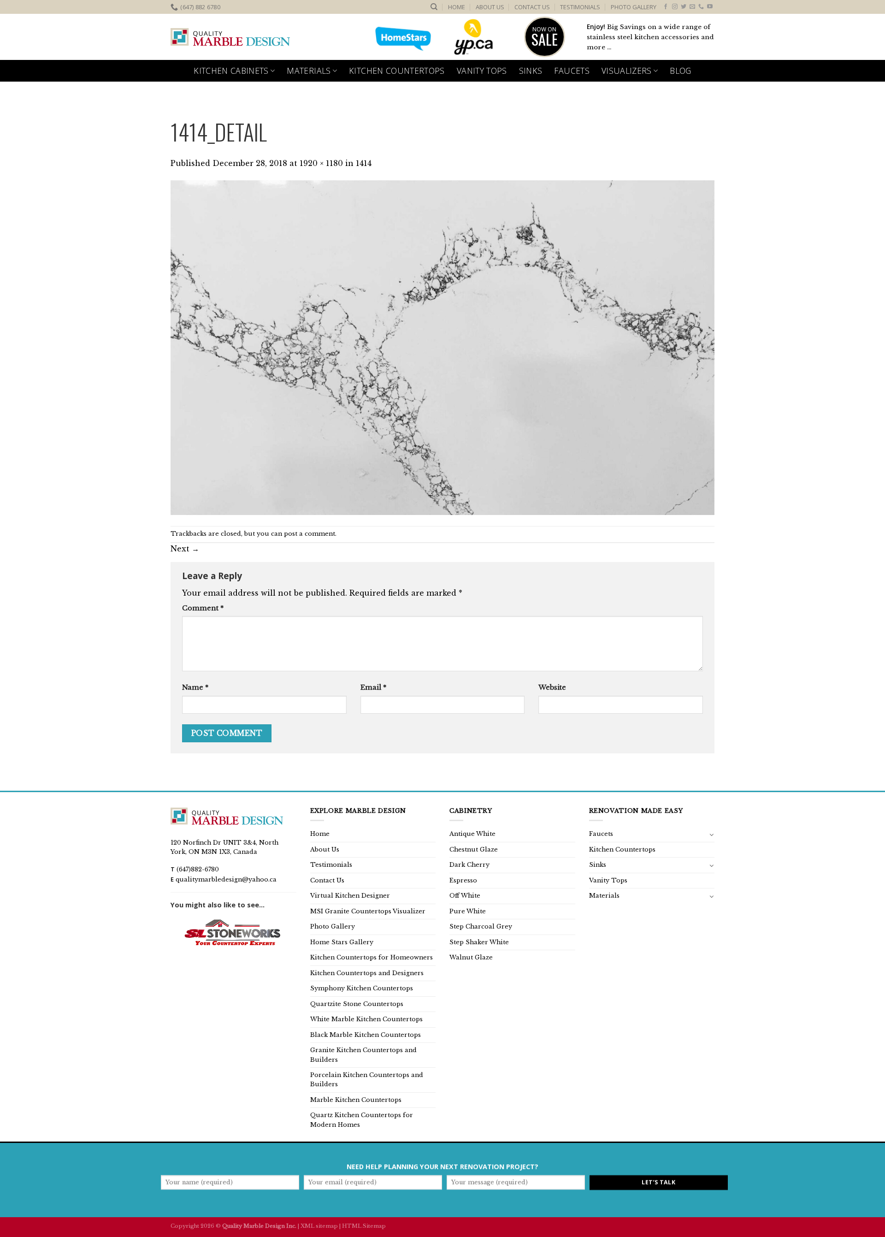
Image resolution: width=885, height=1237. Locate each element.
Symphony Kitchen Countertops (361, 988)
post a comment (309, 533)
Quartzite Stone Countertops (356, 1003)
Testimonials (580, 7)
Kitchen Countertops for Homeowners (371, 957)
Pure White (467, 911)
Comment (203, 608)
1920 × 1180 (321, 163)
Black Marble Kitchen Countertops (365, 1034)
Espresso (463, 880)
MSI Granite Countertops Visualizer (367, 911)
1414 (364, 163)
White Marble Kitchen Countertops (366, 1019)
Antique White (472, 833)
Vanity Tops (482, 70)
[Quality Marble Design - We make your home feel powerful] (230, 37)
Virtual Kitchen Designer (350, 895)
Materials (308, 70)
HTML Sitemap (364, 1226)
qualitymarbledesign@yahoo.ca (226, 879)
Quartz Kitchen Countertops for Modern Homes (361, 1120)
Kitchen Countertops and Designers (367, 973)
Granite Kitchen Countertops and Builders (363, 1055)
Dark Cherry (469, 864)
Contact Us (532, 7)
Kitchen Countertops (397, 70)
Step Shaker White (479, 942)
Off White (464, 895)
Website (552, 687)
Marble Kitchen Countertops (355, 1099)
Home (456, 7)
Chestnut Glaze (473, 849)
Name (195, 687)
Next (185, 548)
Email (373, 687)
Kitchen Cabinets (231, 70)
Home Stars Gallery (341, 942)
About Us (490, 7)
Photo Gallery (633, 7)
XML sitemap (319, 1226)
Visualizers (627, 70)
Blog (680, 70)
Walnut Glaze (471, 957)
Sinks (531, 70)
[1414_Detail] (442, 346)
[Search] (434, 6)
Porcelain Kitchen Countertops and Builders (366, 1079)
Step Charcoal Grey (480, 926)
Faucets (571, 70)
